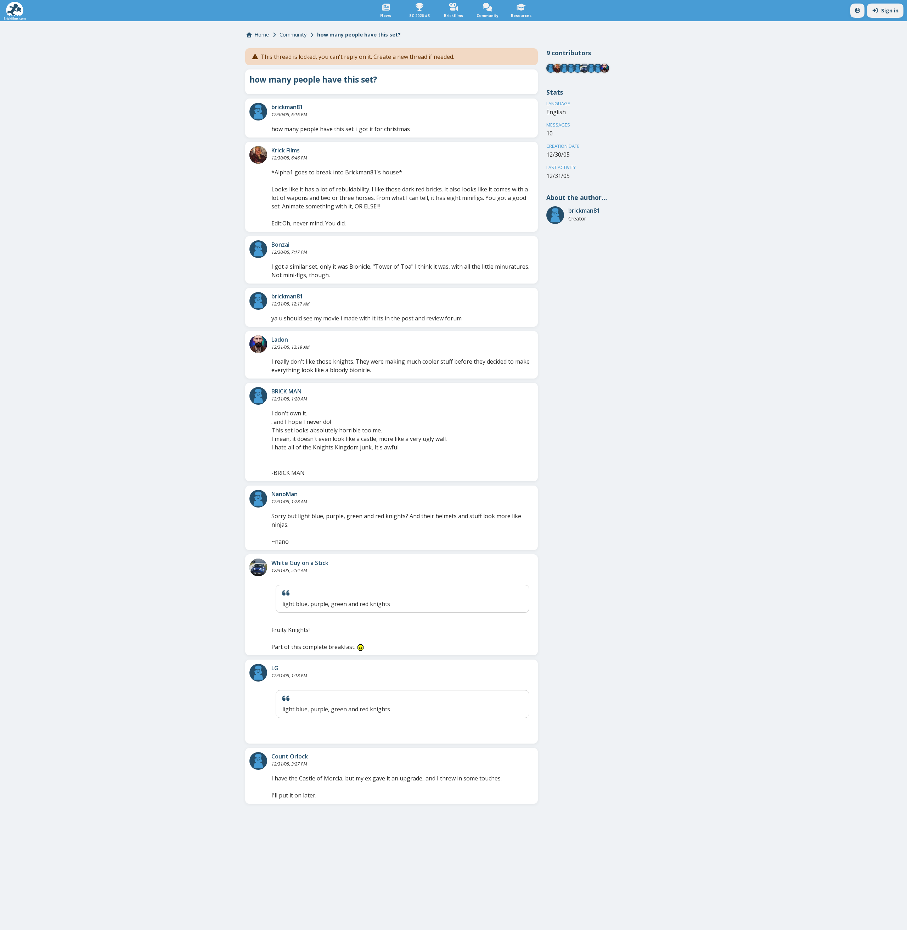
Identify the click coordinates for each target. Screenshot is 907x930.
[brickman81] (258, 112)
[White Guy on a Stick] (258, 567)
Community (293, 34)
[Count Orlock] (258, 761)
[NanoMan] (258, 499)
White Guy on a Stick (299, 563)
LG (274, 668)
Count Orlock (289, 756)
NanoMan (284, 494)
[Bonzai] (258, 249)
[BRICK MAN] (258, 396)
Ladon (279, 339)
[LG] (258, 673)
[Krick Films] (258, 155)
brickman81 (287, 107)
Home (261, 34)
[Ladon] (258, 344)
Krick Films (285, 150)
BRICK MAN (286, 391)
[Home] (15, 11)
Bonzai (280, 244)
